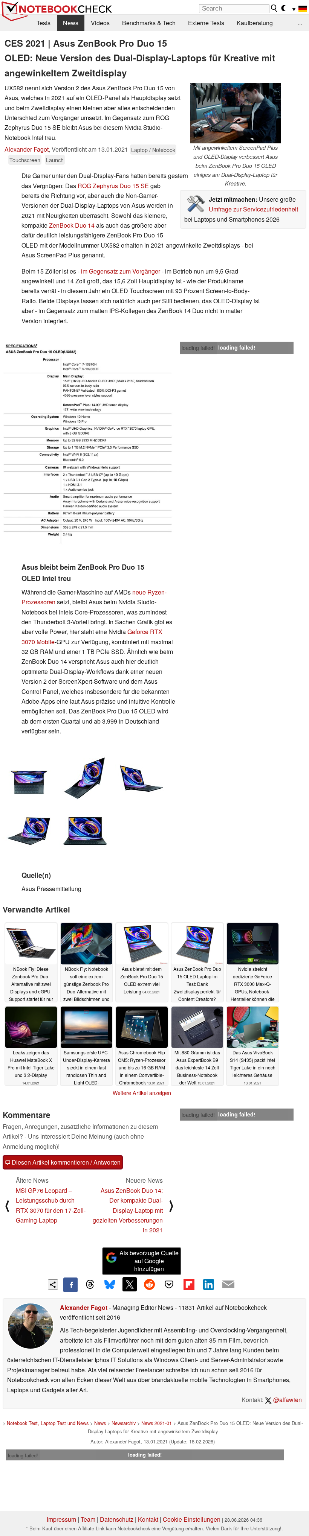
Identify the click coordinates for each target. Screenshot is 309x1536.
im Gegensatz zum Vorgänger (121, 271)
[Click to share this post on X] (129, 1284)
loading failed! (198, 347)
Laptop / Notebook (153, 150)
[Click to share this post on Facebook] (70, 1284)
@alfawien (287, 1399)
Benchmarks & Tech (149, 22)
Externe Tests (206, 22)
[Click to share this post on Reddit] (149, 1284)
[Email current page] (228, 1284)
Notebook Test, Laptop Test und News (48, 1423)
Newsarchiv (124, 1423)
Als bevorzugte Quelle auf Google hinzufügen (149, 1261)
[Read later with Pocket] (169, 1284)
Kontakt (148, 1519)
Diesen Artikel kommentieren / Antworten (65, 1162)
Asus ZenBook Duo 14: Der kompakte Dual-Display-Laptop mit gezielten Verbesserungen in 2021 (128, 1210)
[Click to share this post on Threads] (90, 1284)
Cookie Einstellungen (191, 1519)
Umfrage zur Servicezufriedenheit (253, 209)
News (70, 22)
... (300, 22)
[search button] (274, 8)
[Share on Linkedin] (208, 1284)
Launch (55, 160)
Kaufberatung (255, 22)
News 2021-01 (156, 1423)
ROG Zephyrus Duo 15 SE (114, 185)
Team (88, 1519)
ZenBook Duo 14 (72, 225)
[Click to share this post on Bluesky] (109, 1284)
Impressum (61, 1519)
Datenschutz (116, 1519)
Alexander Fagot (27, 149)
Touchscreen (24, 160)
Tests (43, 22)
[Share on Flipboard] (189, 1284)
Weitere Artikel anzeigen (142, 1092)
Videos (100, 22)
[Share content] (53, 1284)
